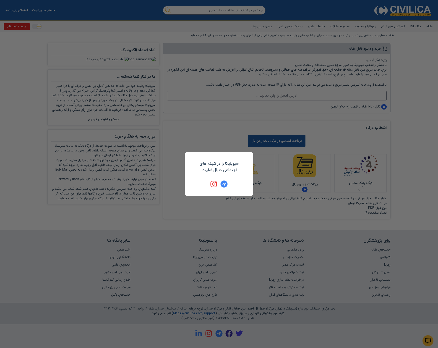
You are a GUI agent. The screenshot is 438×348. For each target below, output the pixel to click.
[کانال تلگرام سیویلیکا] (224, 184)
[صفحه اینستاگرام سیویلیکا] (214, 184)
